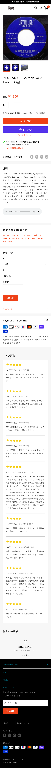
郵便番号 (6, 282)
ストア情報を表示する (14, 148)
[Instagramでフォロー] (14, 735)
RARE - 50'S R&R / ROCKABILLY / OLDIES (26, 238)
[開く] (35, 8)
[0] (46, 8)
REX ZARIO (7, 242)
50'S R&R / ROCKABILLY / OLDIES (17, 235)
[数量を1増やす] (25, 105)
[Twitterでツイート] (41, 157)
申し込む (10, 711)
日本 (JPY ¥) (21, 723)
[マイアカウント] (41, 8)
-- (3, 88)
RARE (5, 238)
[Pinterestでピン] (36, 157)
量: (4, 105)
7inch (35, 235)
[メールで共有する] (46, 157)
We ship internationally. (26, 650)
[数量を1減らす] (11, 105)
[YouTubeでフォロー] (19, 735)
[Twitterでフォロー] (9, 735)
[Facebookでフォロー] (4, 735)
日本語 (6, 723)
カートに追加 (25, 121)
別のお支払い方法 (25, 135)
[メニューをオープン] (4, 8)
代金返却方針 (8, 309)
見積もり (10, 298)
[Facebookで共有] (31, 157)
